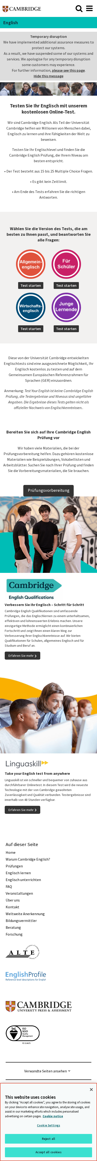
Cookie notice (53, 1116)
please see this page (68, 70)
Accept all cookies (48, 1152)
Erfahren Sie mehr (21, 655)
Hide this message (48, 76)
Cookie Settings (48, 1125)
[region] (48, 1122)
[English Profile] (26, 989)
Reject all (48, 1139)
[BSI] (23, 1052)
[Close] (91, 1089)
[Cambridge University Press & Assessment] (39, 1021)
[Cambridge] (22, 8)
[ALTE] (23, 967)
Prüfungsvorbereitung (48, 490)
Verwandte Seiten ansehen (45, 1071)
